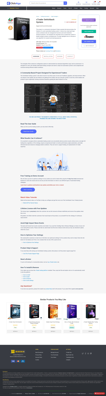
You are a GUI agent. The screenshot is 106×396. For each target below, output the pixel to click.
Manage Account (55, 352)
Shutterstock (83, 393)
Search (65, 3)
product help (49, 289)
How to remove (27, 278)
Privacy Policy (38, 354)
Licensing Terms (49, 51)
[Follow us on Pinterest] (91, 353)
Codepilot (68, 359)
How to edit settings (28, 280)
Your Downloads (54, 354)
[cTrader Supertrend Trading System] (53, 311)
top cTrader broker (52, 262)
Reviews (60, 56)
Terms (30, 393)
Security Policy (38, 357)
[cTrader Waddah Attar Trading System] (91, 311)
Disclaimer (58, 51)
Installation (48, 56)
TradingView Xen (70, 357)
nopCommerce (19, 393)
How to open (26, 276)
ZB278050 (64, 393)
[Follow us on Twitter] (83, 353)
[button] (89, 19)
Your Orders (53, 357)
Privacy (26, 393)
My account (78, 4)
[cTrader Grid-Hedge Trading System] (15, 311)
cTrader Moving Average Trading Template (34, 322)
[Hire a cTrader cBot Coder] (72, 311)
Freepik (78, 393)
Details (15, 331)
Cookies (37, 359)
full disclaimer (29, 387)
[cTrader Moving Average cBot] (34, 311)
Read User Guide (28, 131)
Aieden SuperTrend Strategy (53, 322)
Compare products (86, 4)
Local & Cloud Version (48, 47)
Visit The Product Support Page (31, 253)
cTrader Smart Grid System (15, 322)
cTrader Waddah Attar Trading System (91, 322)
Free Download (88, 31)
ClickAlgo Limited (13, 386)
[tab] (36, 56)
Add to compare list (71, 22)
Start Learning (28, 189)
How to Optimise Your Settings (31, 242)
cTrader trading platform (42, 270)
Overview (36, 56)
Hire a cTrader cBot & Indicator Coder (72, 322)
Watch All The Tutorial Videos (30, 203)
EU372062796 (46, 393)
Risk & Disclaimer (39, 352)
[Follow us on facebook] (85, 353)
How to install (26, 275)
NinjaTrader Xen (69, 354)
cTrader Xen (69, 352)
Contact (70, 56)
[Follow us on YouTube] (88, 353)
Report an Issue (99, 393)
